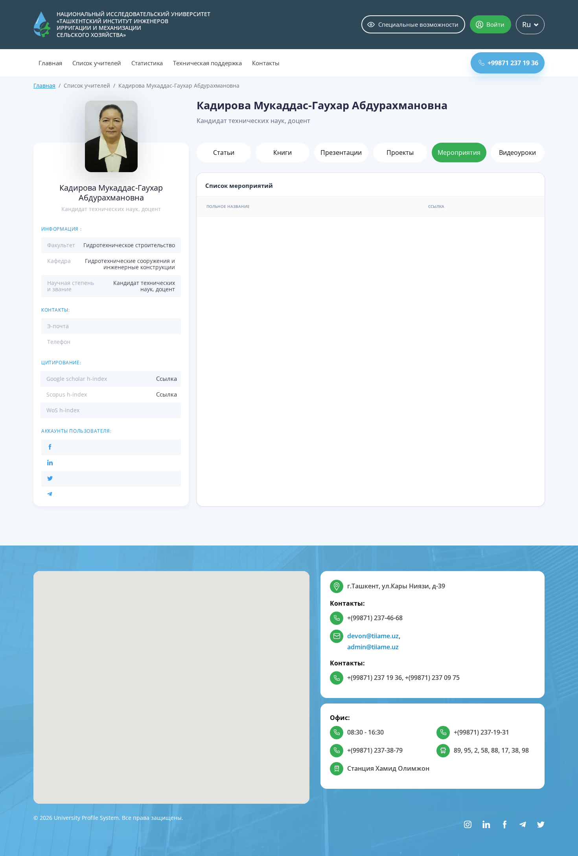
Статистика (147, 63)
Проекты (400, 152)
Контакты (266, 63)
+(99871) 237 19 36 (374, 677)
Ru (526, 24)
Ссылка (166, 378)
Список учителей (96, 63)
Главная (50, 63)
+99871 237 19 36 (513, 63)
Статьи (223, 152)
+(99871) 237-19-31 (481, 732)
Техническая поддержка (207, 63)
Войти (495, 24)
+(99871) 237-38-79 (375, 750)
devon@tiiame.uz (373, 636)
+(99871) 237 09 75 (432, 677)
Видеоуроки (517, 152)
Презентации (341, 152)
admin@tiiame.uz (373, 647)
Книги (282, 152)
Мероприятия (459, 152)
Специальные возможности (418, 24)
